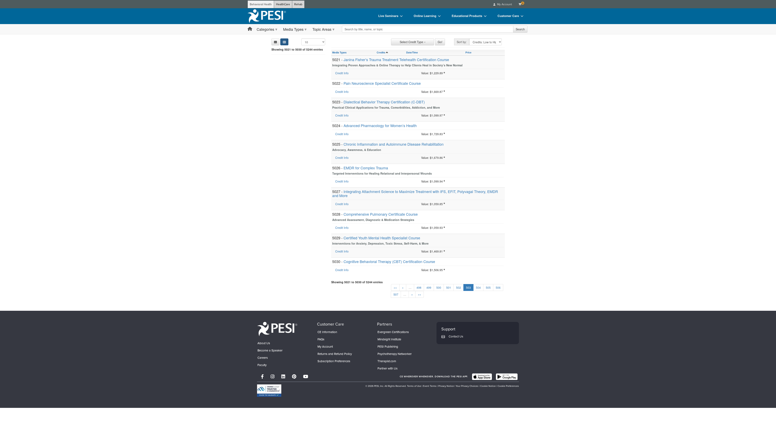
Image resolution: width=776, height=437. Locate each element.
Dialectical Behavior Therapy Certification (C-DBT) (384, 101)
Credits (381, 52)
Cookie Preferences (508, 386)
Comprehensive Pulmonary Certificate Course (381, 214)
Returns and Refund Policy (334, 354)
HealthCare (283, 4)
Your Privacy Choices (467, 386)
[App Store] (482, 376)
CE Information (327, 332)
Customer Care (508, 16)
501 (448, 287)
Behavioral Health (261, 4)
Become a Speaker (270, 350)
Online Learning (425, 16)
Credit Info (342, 73)
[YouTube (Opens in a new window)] (305, 376)
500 (438, 287)
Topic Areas (321, 29)
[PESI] (277, 329)
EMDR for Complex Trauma (366, 167)
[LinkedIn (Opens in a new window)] (283, 376)
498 (418, 287)
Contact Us (456, 336)
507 (395, 294)
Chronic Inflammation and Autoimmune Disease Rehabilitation (394, 144)
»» (419, 294)
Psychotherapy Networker (394, 354)
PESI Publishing (387, 346)
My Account (325, 346)
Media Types (293, 29)
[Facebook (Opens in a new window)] (262, 376)
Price (468, 52)
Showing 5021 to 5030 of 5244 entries (297, 49)
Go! (440, 42)
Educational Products (467, 16)
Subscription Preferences (333, 361)
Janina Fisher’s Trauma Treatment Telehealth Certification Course (396, 59)
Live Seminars (388, 16)
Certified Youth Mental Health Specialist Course (382, 237)
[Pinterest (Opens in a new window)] (294, 376)
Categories (265, 29)
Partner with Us (387, 368)
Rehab (298, 4)
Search (520, 29)
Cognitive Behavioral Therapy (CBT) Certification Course (389, 261)
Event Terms (429, 386)
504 (478, 287)
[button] (275, 41)
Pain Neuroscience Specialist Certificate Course (382, 83)
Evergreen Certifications (393, 332)
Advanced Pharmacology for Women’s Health (380, 125)
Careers (262, 357)
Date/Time (412, 52)
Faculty (262, 365)
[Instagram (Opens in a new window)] (272, 376)
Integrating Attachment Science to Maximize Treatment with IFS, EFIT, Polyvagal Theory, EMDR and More (415, 193)
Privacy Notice (446, 386)
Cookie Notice (488, 386)
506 (498, 287)
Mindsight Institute (389, 339)
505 (488, 287)
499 (428, 287)
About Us (263, 343)
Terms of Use (414, 386)
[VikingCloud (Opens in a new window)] (269, 390)
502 (458, 287)
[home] (267, 16)
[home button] (250, 29)
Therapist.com (386, 361)
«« (395, 287)
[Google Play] (507, 376)
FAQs (320, 339)
